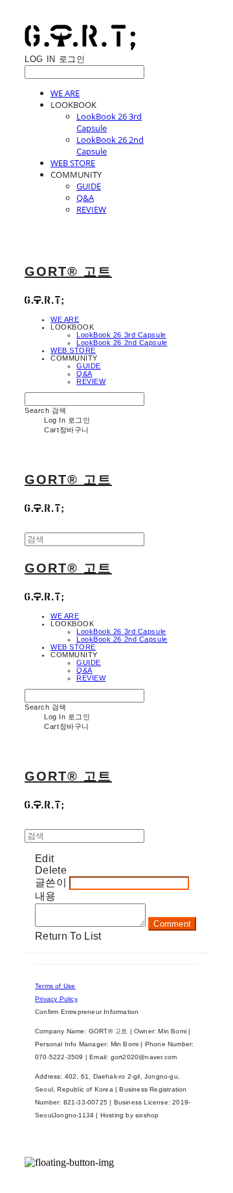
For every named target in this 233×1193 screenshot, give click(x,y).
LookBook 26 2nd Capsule (122, 342)
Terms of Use (55, 985)
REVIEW (91, 209)
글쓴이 (51, 882)
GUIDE (88, 186)
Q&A (85, 198)
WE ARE (65, 93)
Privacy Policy (56, 998)
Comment (172, 924)
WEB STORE (72, 163)
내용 (45, 896)
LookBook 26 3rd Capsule (121, 335)
